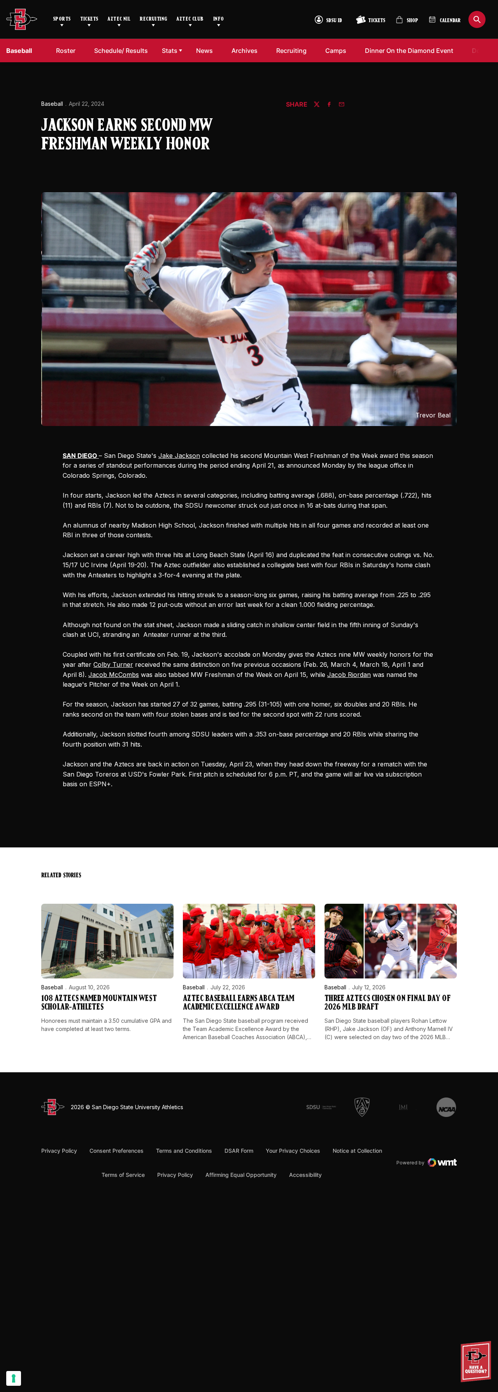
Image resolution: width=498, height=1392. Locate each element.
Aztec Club (189, 19)
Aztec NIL (118, 19)
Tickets (89, 19)
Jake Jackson (179, 455)
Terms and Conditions (184, 1150)
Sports (62, 19)
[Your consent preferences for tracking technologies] (13, 1378)
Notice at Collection (357, 1150)
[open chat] (478, 1361)
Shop (407, 23)
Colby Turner (113, 664)
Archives (244, 50)
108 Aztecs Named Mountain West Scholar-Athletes (99, 1003)
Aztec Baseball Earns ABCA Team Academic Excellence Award (238, 1003)
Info (218, 19)
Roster (65, 50)
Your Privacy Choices (293, 1150)
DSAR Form (238, 1150)
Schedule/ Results (121, 50)
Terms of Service (123, 1174)
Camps (338, 50)
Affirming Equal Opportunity (241, 1174)
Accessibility (305, 1174)
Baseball (52, 103)
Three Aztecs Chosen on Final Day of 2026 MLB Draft (387, 1003)
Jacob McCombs (113, 674)
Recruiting (153, 19)
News (204, 50)
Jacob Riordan (349, 674)
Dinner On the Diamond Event (409, 50)
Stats (169, 50)
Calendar (450, 21)
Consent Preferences (116, 1150)
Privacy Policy (59, 1150)
